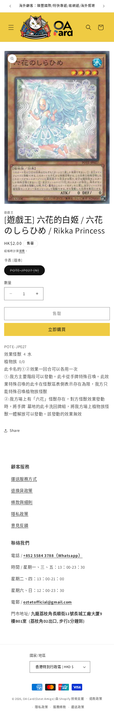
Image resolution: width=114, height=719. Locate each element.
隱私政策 (19, 514)
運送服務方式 (24, 479)
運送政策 (77, 707)
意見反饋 (19, 525)
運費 (22, 251)
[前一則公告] (10, 6)
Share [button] (15, 430)
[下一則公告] (104, 6)
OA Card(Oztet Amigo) (39, 698)
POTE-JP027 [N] (26, 271)
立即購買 (57, 329)
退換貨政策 (22, 490)
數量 (8, 282)
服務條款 (59, 707)
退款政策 (95, 699)
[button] (11, 27)
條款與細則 (22, 502)
